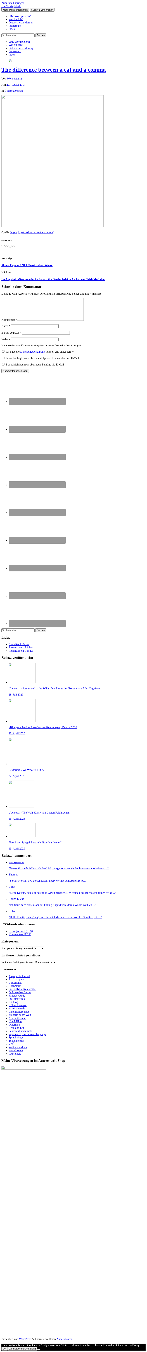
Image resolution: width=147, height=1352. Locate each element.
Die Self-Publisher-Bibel (22, 989)
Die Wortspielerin (11, 6)
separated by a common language (27, 1034)
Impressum (15, 25)
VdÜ (11, 1043)
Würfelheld (15, 1053)
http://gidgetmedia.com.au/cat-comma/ (31, 232)
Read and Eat (16, 1027)
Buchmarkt (15, 985)
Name (5, 326)
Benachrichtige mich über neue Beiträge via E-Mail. (35, 364)
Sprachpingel (16, 1037)
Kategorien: (8, 948)
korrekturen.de (17, 1008)
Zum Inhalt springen (12, 2)
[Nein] (38, 1349)
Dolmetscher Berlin (20, 992)
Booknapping (16, 979)
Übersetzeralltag (13, 90)
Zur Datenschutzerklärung (22, 1348)
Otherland (14, 1024)
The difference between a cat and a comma (53, 69)
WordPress (25, 1339)
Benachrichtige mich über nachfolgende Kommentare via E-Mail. (43, 358)
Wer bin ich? (16, 19)
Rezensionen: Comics (21, 650)
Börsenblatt (15, 982)
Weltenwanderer (18, 1047)
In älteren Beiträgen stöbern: (17, 962)
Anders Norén (64, 1339)
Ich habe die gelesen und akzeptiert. (40, 351)
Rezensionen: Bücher (21, 647)
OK (4, 1348)
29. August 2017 (15, 84)
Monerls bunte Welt (20, 1014)
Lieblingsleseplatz (19, 1011)
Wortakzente (16, 1050)
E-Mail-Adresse (11, 332)
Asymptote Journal (19, 976)
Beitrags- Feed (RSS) (21, 931)
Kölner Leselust (18, 1005)
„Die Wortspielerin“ (20, 16)
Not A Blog (15, 1021)
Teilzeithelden (16, 1040)
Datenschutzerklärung (21, 22)
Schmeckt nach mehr (20, 1031)
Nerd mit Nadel (17, 1018)
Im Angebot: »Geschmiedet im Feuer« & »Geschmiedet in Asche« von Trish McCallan (53, 279)
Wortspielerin (14, 78)
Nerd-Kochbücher (19, 644)
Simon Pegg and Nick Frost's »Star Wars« (27, 265)
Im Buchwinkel (17, 998)
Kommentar (9, 319)
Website (5, 339)
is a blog (13, 1002)
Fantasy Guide (17, 995)
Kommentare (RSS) (20, 934)
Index (12, 28)
